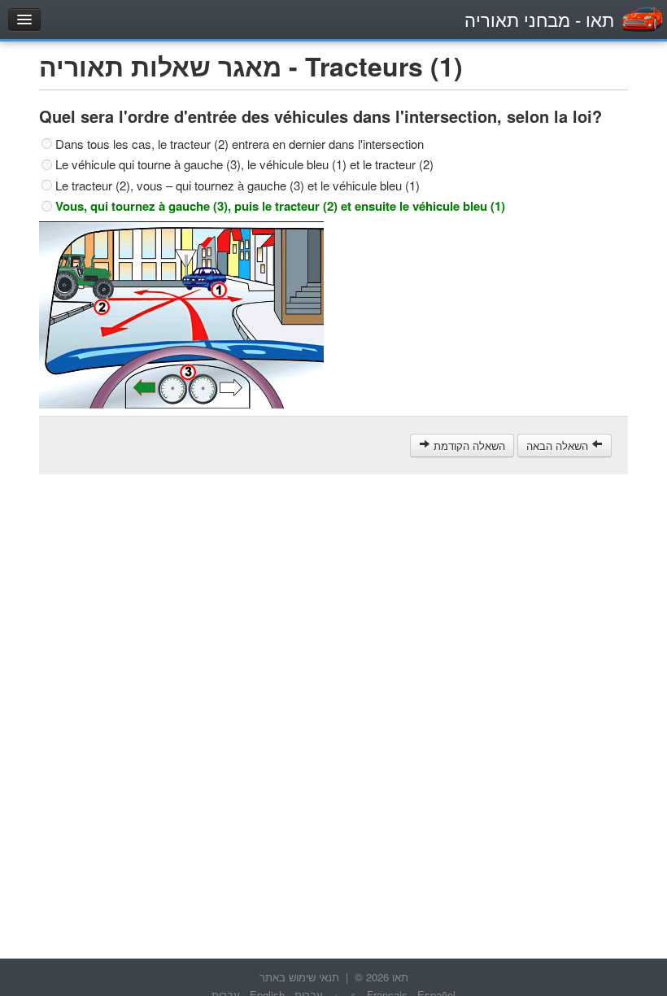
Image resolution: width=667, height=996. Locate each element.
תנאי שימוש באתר (299, 977)
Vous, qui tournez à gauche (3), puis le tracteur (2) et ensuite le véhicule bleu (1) (280, 206)
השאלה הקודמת (467, 445)
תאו (539, 19)
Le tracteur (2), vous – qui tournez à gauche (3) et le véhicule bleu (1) (237, 185)
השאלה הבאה (558, 445)
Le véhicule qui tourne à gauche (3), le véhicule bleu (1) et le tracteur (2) (244, 164)
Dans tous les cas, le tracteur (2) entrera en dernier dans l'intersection (239, 144)
